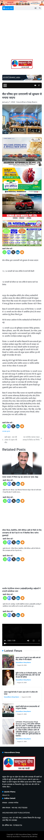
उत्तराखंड (4, 431)
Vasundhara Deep (25, 834)
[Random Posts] (35, 8)
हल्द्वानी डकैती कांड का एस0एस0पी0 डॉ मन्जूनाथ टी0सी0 (27, 707)
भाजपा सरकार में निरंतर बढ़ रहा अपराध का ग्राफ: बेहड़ (20, 477)
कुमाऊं (8, 431)
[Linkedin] (18, 252)
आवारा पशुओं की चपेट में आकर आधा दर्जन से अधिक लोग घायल (21, 693)
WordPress (33, 836)
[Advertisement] (22, 35)
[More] (22, 252)
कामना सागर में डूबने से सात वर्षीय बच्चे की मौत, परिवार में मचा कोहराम (28, 659)
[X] (13, 252)
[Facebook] (9, 252)
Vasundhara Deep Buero (26, 102)
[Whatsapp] (4, 252)
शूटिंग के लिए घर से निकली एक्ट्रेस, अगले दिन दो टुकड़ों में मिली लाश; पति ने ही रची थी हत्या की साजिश (28, 675)
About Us (5, 795)
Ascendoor (16, 836)
